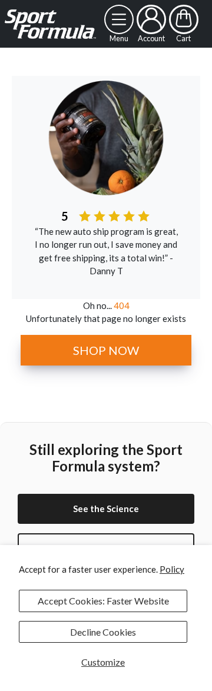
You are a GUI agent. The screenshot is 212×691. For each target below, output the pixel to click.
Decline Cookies (103, 631)
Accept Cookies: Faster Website (103, 600)
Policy (172, 569)
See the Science (106, 508)
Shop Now (106, 350)
